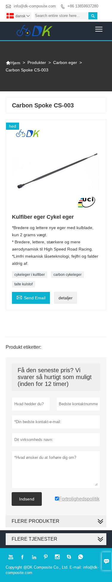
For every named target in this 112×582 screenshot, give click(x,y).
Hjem (13, 62)
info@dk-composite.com (35, 6)
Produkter (36, 62)
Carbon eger (65, 62)
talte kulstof (23, 284)
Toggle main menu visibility (99, 29)
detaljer (66, 297)
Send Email (30, 297)
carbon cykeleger (67, 275)
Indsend (26, 499)
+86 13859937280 (82, 6)
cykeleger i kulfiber (29, 275)
